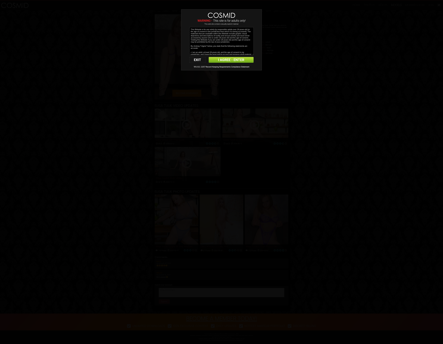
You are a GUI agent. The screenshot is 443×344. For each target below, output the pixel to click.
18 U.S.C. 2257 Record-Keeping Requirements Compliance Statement (221, 67)
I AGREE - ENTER (231, 60)
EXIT (197, 60)
